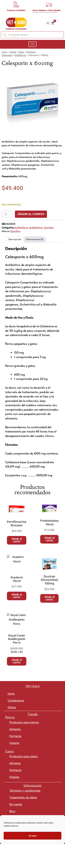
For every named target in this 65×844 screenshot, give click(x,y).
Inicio (4, 52)
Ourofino (49, 227)
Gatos (21, 52)
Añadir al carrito (31, 214)
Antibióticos (20, 55)
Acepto (33, 835)
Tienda (12, 52)
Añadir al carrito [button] (17, 540)
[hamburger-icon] (32, 44)
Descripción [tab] (14, 239)
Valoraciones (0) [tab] (34, 239)
